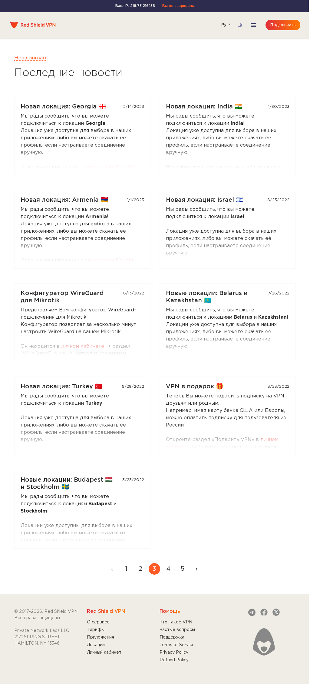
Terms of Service (177, 645)
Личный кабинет (104, 652)
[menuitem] (112, 569)
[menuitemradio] (126, 569)
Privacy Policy (174, 652)
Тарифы (95, 630)
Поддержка (172, 637)
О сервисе (98, 622)
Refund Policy (174, 660)
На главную (30, 57)
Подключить (282, 25)
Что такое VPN (176, 622)
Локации (96, 645)
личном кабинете (82, 346)
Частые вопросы (177, 630)
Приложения (100, 637)
